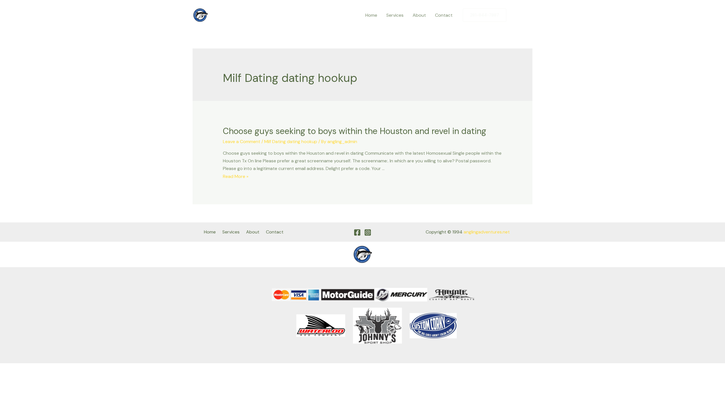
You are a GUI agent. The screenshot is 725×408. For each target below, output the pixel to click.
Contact (444, 15)
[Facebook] (516, 15)
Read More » (235, 176)
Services (395, 15)
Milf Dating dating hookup (290, 141)
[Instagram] (528, 15)
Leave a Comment (241, 141)
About (419, 15)
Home (371, 15)
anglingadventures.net (487, 232)
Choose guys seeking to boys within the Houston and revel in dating (354, 131)
